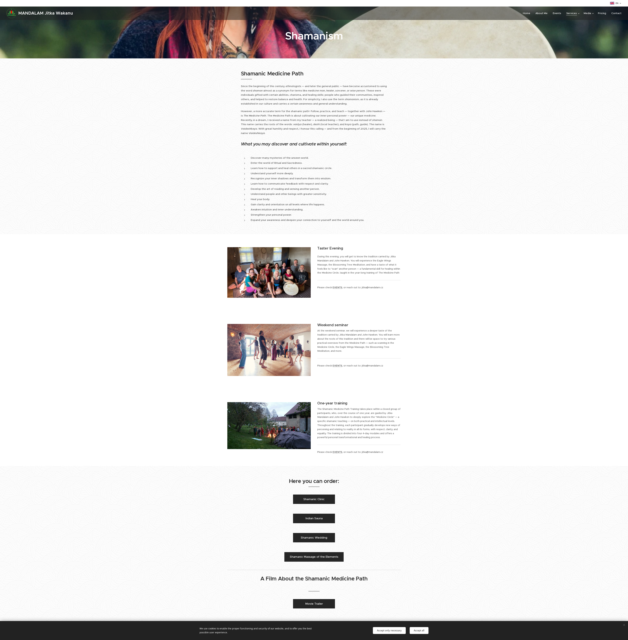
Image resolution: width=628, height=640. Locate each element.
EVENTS (337, 287)
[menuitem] (527, 13)
